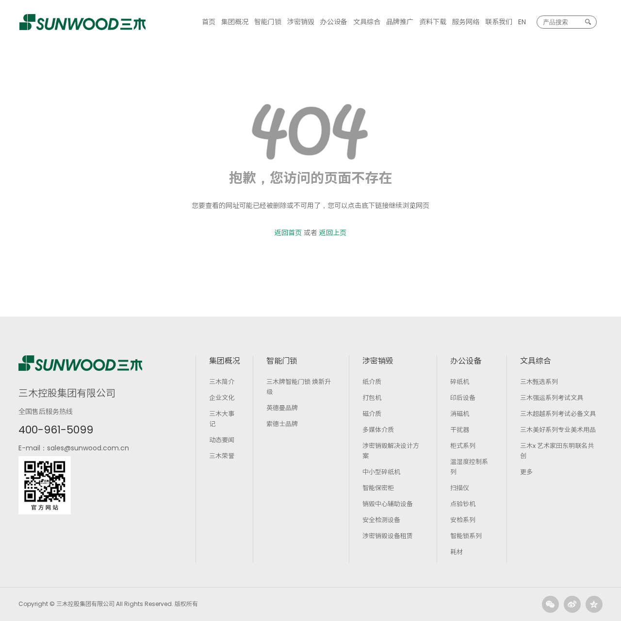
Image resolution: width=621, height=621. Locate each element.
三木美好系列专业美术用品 (558, 429)
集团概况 (234, 22)
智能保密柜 (378, 488)
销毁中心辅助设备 (387, 504)
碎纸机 (459, 381)
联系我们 (498, 22)
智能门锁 (267, 22)
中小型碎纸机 (381, 472)
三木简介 (221, 381)
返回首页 (288, 233)
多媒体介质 (378, 429)
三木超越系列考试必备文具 (558, 413)
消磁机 (459, 413)
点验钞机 (462, 504)
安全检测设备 (381, 520)
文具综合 (366, 22)
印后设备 (462, 397)
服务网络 (465, 22)
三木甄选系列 (539, 381)
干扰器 (459, 429)
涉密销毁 (300, 22)
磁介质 (371, 413)
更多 (526, 472)
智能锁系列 (466, 536)
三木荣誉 (221, 456)
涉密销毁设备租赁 (387, 536)
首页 (208, 22)
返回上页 (332, 233)
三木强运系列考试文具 (551, 397)
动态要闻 (221, 440)
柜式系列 (462, 445)
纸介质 (371, 381)
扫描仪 (459, 488)
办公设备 (333, 22)
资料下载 (432, 22)
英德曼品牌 (282, 408)
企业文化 (221, 397)
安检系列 (462, 520)
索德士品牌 (282, 424)
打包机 (371, 397)
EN (522, 22)
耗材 (456, 552)
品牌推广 (399, 22)
